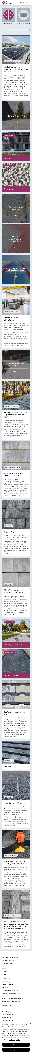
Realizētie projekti (7, 1012)
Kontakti (4, 971)
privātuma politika (14, 1040)
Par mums (5, 966)
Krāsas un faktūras (7, 1014)
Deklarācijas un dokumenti (10, 957)
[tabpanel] (8, 16)
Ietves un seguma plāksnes (10, 990)
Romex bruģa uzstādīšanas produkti (13, 998)
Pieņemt (16, 1045)
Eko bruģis (9, 760)
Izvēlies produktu (7, 1017)
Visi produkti (8, 24)
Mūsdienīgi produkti (23, 24)
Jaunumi (4, 1009)
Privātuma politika (8, 963)
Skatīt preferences (16, 1050)
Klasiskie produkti (7, 984)
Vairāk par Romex (7, 1020)
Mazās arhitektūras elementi (11, 993)
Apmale (4, 996)
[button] (31, 1023)
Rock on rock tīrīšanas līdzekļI (11, 1001)
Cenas (4, 974)
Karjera (4, 969)
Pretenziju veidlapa (8, 960)
